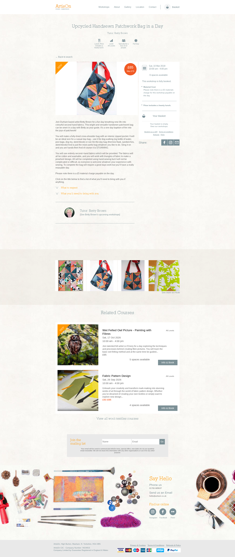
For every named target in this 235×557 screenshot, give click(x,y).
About (117, 7)
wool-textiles (117, 418)
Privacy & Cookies (138, 545)
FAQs (163, 135)
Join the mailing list (78, 442)
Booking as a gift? (151, 132)
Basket (176, 7)
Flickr (173, 518)
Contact (152, 7)
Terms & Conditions (166, 132)
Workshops (103, 7)
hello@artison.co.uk (157, 496)
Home (64, 7)
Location (140, 7)
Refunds (156, 135)
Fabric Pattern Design (116, 375)
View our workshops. (159, 126)
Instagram (152, 518)
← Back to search (63, 57)
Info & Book (167, 362)
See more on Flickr (171, 292)
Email (177, 142)
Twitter (171, 142)
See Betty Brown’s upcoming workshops (100, 214)
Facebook (164, 142)
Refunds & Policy (173, 545)
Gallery (127, 7)
